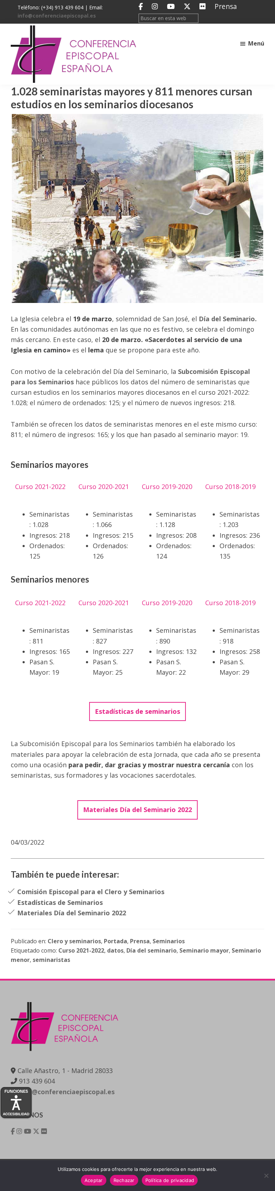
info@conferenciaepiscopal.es (57, 15)
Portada (115, 941)
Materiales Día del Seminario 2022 (71, 912)
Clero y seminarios (74, 941)
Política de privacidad (169, 1180)
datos (115, 950)
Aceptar (94, 1180)
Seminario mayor (204, 950)
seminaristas (51, 960)
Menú (256, 43)
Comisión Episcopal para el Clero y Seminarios (90, 891)
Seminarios (169, 941)
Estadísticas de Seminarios (60, 902)
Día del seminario (151, 950)
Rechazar (124, 1180)
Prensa (225, 6)
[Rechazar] (266, 1175)
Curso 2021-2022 (81, 950)
